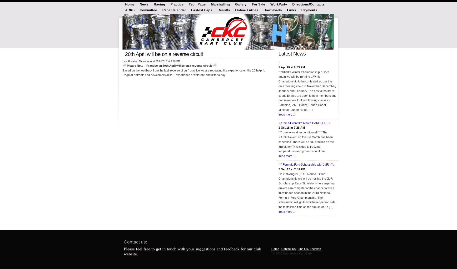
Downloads (272, 9)
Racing (159, 4)
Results (224, 9)
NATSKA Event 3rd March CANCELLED (304, 123)
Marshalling (220, 4)
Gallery (241, 4)
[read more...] (286, 114)
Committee (148, 9)
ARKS (129, 9)
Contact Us (288, 249)
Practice (177, 4)
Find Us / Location (309, 249)
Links (291, 9)
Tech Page (197, 4)
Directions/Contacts (308, 4)
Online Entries (246, 9)
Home (129, 4)
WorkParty (278, 4)
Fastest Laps (201, 9)
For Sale (258, 4)
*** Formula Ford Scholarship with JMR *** (305, 164)
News (144, 4)
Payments (309, 9)
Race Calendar (174, 9)
